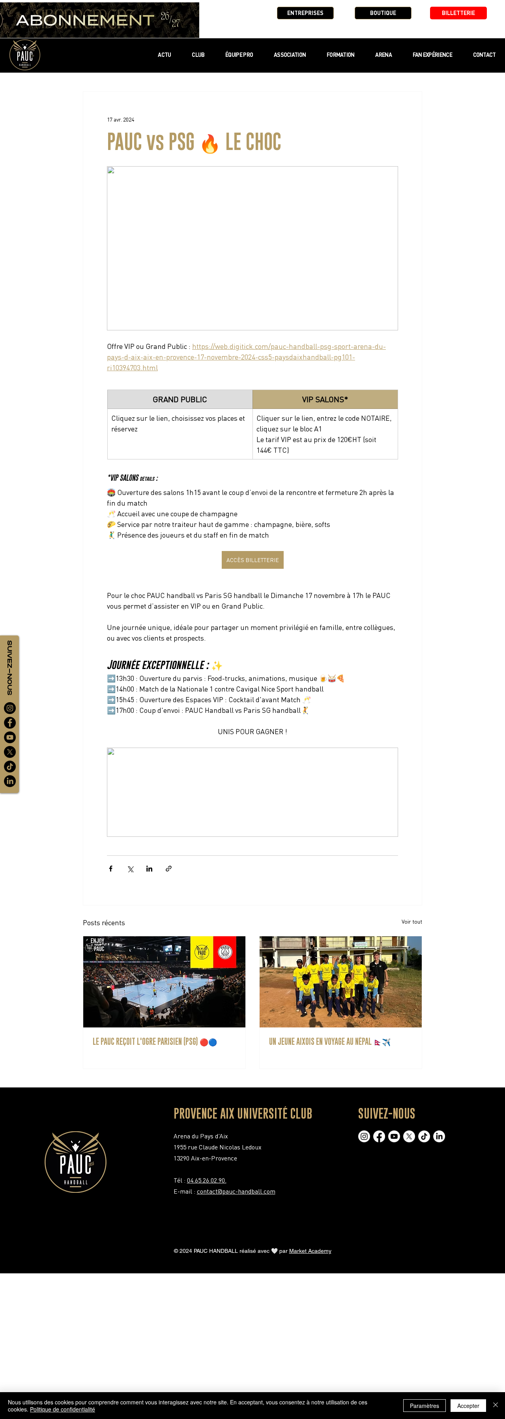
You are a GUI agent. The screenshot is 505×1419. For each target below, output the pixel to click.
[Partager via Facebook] (110, 868)
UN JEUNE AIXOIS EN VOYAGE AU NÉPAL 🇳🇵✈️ (330, 1041)
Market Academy (310, 1251)
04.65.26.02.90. (206, 1180)
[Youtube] (394, 1136)
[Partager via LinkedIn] (149, 868)
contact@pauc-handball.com (236, 1191)
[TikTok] (10, 766)
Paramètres (424, 1406)
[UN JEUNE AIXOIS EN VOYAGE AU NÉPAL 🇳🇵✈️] (341, 981)
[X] (10, 752)
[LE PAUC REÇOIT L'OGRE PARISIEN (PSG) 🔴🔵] (164, 981)
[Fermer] (495, 1405)
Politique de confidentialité (62, 1409)
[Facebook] (10, 723)
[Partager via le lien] (168, 868)
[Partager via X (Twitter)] (130, 868)
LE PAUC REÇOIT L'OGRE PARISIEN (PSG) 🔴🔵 (155, 1041)
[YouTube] (10, 737)
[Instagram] (10, 708)
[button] (198, 54)
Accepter (468, 1406)
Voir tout (412, 921)
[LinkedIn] (10, 781)
